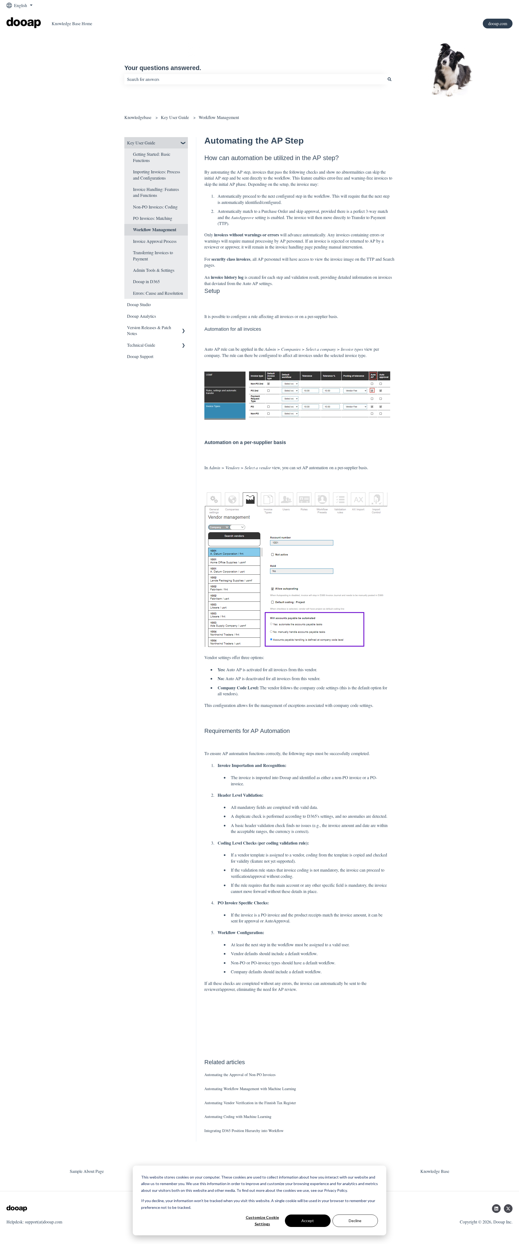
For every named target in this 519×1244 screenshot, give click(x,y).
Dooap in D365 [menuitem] (146, 281)
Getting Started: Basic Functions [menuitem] (151, 157)
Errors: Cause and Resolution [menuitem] (158, 293)
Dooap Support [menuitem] (140, 356)
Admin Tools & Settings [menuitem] (153, 270)
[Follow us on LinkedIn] (496, 1208)
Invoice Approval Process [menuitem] (155, 241)
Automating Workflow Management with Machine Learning (250, 1088)
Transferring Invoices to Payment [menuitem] (153, 255)
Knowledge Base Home (72, 23)
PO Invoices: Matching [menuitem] (152, 218)
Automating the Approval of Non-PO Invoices (239, 1074)
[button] (183, 143)
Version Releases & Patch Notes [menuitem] (149, 330)
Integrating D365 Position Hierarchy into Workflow (244, 1130)
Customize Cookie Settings (262, 1220)
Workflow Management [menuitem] (154, 229)
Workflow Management (219, 117)
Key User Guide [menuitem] (141, 142)
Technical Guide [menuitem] (141, 345)
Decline (355, 1220)
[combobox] (254, 79)
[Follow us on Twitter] (508, 1208)
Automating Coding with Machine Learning (237, 1116)
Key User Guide (175, 117)
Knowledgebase (137, 117)
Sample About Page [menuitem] (87, 1171)
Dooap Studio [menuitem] (139, 304)
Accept (307, 1220)
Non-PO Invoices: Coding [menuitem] (155, 207)
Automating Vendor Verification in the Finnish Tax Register (250, 1102)
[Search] (389, 79)
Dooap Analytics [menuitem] (141, 316)
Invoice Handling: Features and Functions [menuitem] (156, 192)
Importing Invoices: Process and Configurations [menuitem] (156, 174)
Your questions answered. (162, 67)
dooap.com (497, 23)
